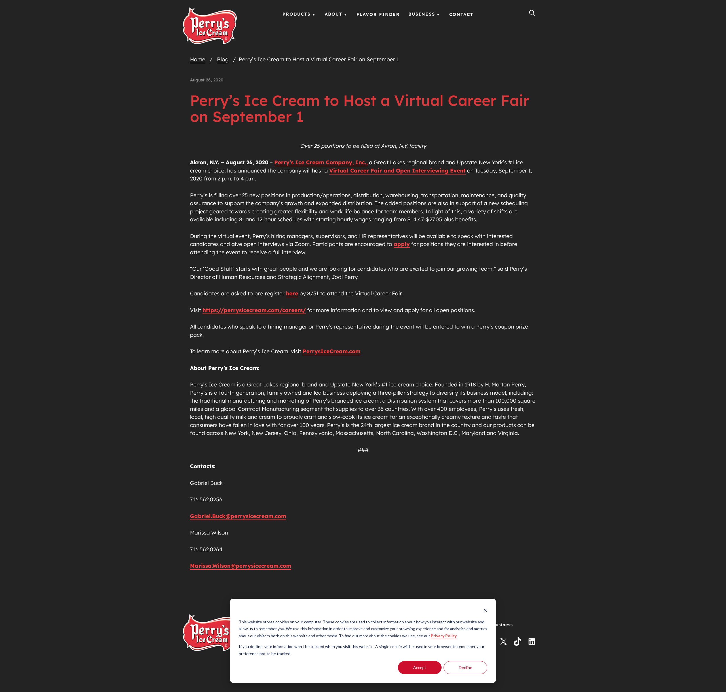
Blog (223, 59)
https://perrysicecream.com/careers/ (254, 310)
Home (197, 59)
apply (402, 244)
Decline (465, 667)
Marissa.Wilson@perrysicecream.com (240, 565)
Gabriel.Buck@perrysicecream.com (238, 516)
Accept (419, 667)
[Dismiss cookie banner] (485, 611)
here (292, 293)
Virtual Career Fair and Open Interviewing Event (397, 170)
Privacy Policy (444, 635)
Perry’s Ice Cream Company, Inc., (321, 162)
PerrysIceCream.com (331, 351)
